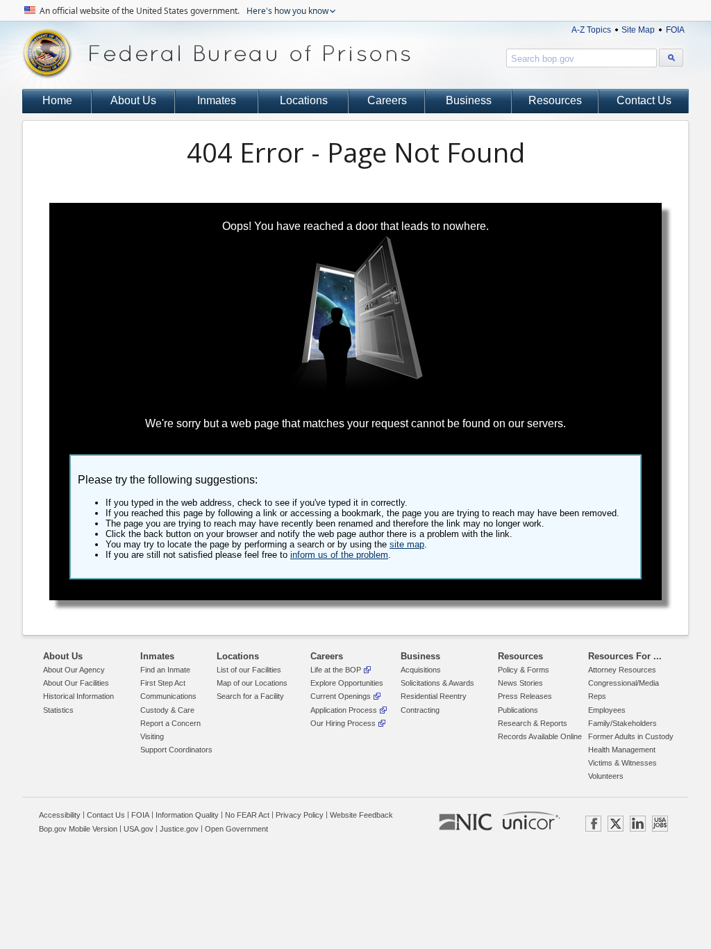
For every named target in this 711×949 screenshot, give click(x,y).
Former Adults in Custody (631, 736)
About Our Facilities (76, 683)
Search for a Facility (250, 696)
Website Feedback (361, 815)
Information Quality (187, 815)
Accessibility (60, 815)
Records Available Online (540, 736)
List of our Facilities (249, 670)
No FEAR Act (247, 815)
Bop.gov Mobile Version (78, 829)
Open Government (236, 829)
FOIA (675, 30)
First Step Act (162, 683)
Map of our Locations (252, 683)
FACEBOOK (593, 824)
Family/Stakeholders (622, 723)
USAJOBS (660, 824)
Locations (304, 100)
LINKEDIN (638, 824)
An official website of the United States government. (182, 11)
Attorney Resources (622, 670)
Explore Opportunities (346, 683)
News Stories (520, 683)
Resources (555, 100)
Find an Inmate (165, 670)
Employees (607, 710)
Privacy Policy (300, 815)
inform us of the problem (339, 555)
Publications (518, 710)
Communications (168, 696)
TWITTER (616, 824)
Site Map (638, 30)
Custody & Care (167, 710)
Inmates (216, 100)
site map (407, 544)
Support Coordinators (176, 749)
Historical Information (78, 696)
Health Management (621, 749)
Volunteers (606, 776)
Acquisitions (421, 670)
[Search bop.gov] (671, 58)
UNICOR (530, 820)
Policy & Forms (523, 670)
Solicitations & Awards (437, 683)
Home (57, 100)
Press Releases (525, 696)
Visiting (152, 736)
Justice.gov (179, 829)
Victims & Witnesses (622, 763)
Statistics (58, 710)
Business (469, 100)
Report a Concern (170, 723)
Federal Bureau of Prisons (216, 53)
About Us (133, 100)
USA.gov (138, 829)
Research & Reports (532, 723)
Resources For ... (625, 656)
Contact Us (644, 100)
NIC (465, 823)
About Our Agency (74, 670)
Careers (387, 100)
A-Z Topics (591, 30)
